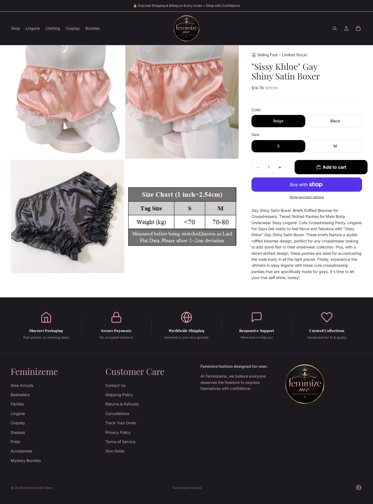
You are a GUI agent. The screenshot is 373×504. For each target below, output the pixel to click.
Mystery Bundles (26, 460)
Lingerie (18, 413)
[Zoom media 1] (67, 102)
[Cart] (358, 28)
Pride (15, 441)
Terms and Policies (186, 488)
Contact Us (115, 385)
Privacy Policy (118, 432)
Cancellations (117, 413)
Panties (17, 404)
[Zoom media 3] (67, 216)
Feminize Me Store (38, 488)
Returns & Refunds (121, 404)
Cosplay (18, 423)
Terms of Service (120, 441)
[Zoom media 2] (182, 102)
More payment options (307, 197)
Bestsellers (20, 394)
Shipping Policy (119, 394)
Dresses (18, 432)
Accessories (21, 451)
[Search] (335, 28)
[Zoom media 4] (182, 216)
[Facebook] (359, 487)
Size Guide (115, 451)
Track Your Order (120, 423)
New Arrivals (22, 385)
